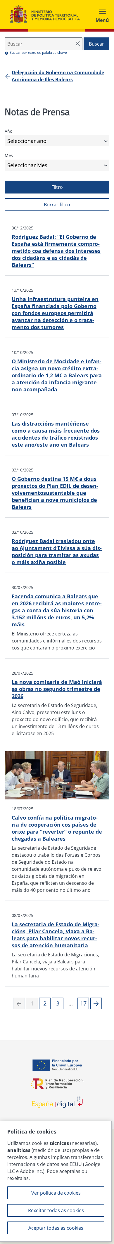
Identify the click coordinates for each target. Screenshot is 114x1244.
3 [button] (57, 1003)
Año (8, 131)
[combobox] (57, 141)
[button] (96, 1003)
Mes (9, 155)
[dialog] (56, 1181)
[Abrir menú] (102, 14)
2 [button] (44, 1003)
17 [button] (83, 1003)
